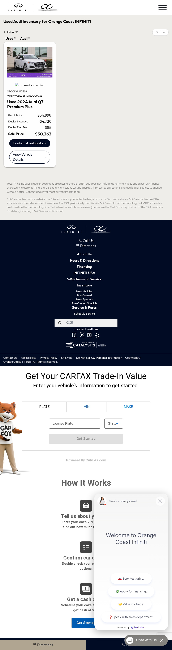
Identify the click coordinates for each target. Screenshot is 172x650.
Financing (84, 267)
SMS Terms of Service (84, 279)
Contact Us (10, 357)
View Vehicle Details (23, 157)
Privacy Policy (49, 357)
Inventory (84, 286)
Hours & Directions (84, 261)
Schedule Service (84, 313)
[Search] (60, 323)
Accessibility (29, 357)
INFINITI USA (84, 273)
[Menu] (162, 8)
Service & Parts (84, 308)
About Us (84, 254)
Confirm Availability (28, 143)
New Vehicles (84, 291)
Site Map (67, 357)
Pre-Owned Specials (84, 303)
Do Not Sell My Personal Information (99, 357)
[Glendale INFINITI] (33, 7)
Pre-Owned (84, 295)
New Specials (84, 299)
